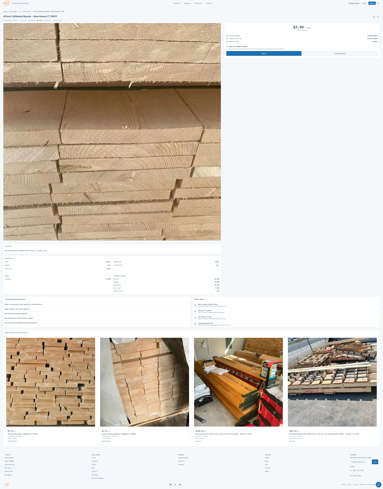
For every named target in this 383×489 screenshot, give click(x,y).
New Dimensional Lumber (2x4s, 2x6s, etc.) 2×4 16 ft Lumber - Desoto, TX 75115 (224, 434)
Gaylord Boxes (10, 464)
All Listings (95, 475)
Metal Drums (9, 471)
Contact (208, 3)
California (95, 461)
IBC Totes (8, 468)
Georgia (94, 471)
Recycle (181, 464)
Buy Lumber (13, 11)
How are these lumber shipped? (16, 313)
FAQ (266, 464)
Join (375, 462)
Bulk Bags (8, 475)
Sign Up (372, 3)
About (267, 458)
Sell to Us (181, 461)
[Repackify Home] (7, 484)
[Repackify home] (6, 3)
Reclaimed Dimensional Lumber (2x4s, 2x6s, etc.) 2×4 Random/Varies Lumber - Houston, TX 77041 (324, 434)
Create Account (340, 53)
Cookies (355, 484)
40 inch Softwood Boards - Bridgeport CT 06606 (119, 434)
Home (5, 11)
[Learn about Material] (120, 262)
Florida (94, 464)
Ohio (93, 468)
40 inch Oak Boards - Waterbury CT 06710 (22, 434)
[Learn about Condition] (121, 265)
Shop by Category (98, 478)
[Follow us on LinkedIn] (171, 485)
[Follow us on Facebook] (180, 485)
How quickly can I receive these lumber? (19, 318)
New (217, 265)
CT (20, 11)
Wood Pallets (9, 458)
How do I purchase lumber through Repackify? (21, 323)
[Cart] (378, 3)
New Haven (27, 11)
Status (267, 471)
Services (187, 3)
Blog (266, 461)
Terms (349, 484)
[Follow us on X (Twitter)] (175, 485)
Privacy (344, 484)
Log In (364, 3)
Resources (197, 3)
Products (176, 3)
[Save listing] (378, 17)
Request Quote (354, 3)
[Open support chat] (378, 484)
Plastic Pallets (9, 461)
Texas (94, 458)
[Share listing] (374, 17)
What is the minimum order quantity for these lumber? (23, 304)
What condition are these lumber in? (17, 309)
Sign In (264, 53)
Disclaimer (363, 484)
